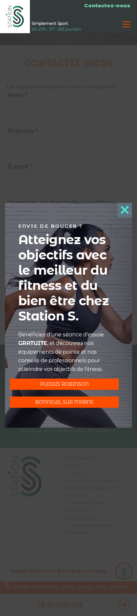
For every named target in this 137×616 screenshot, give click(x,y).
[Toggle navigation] (126, 24)
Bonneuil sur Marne (64, 402)
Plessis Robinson (64, 384)
